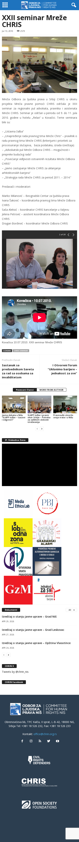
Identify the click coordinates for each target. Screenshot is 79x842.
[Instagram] (31, 741)
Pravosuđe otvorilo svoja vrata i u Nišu (63, 416)
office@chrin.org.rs (45, 734)
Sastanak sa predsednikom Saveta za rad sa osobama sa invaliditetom (18, 371)
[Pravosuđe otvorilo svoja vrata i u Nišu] (65, 404)
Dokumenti (11, 609)
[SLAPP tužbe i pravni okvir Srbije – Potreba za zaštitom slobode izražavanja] (39, 404)
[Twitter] (48, 741)
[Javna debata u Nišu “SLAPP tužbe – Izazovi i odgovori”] (14, 404)
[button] (73, 5)
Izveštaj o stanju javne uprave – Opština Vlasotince (36, 643)
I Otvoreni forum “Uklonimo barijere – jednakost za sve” (62, 369)
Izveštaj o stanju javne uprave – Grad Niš (29, 616)
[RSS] (39, 741)
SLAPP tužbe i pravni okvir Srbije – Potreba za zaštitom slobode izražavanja (39, 418)
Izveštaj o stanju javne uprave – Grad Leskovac (33, 630)
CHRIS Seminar (21, 350)
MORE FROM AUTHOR (51, 389)
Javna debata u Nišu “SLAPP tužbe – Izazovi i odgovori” (13, 417)
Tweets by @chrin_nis (15, 672)
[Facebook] (22, 741)
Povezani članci (25, 389)
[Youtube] (57, 741)
